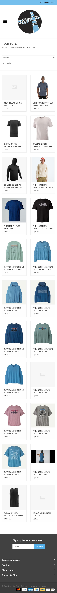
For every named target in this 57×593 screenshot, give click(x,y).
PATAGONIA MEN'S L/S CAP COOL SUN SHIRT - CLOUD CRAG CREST (43, 268)
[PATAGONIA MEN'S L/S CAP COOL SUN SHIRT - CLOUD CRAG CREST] (42, 251)
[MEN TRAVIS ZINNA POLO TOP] (14, 87)
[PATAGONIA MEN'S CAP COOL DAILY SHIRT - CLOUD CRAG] (14, 456)
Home (4, 47)
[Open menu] (5, 21)
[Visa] (24, 589)
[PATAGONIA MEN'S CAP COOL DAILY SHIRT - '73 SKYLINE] (14, 415)
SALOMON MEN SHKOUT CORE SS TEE (42, 145)
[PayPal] (42, 589)
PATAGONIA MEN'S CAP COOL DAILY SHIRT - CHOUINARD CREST (42, 432)
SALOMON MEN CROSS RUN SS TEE (12, 145)
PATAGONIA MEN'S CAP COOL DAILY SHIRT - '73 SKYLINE (13, 432)
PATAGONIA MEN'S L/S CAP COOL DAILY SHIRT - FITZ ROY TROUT (43, 350)
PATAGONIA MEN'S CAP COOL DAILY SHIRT (41, 391)
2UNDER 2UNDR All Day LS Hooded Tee (13, 186)
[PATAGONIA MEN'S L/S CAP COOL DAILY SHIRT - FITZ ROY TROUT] (42, 333)
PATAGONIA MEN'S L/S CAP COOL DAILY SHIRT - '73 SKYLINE (14, 350)
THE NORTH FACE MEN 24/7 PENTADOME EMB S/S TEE (14, 227)
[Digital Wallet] (50, 589)
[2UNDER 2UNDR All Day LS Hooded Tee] (14, 169)
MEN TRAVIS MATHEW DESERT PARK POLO (43, 104)
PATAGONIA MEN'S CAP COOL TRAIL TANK (41, 473)
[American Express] (30, 589)
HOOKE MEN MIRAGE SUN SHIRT (42, 514)
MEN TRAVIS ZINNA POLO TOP (13, 104)
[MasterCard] (18, 589)
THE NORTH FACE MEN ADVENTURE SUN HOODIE (43, 186)
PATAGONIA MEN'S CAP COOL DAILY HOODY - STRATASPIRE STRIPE (42, 309)
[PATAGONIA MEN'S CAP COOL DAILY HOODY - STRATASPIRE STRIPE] (42, 292)
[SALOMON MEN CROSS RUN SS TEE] (14, 128)
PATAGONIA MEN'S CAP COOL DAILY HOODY (12, 309)
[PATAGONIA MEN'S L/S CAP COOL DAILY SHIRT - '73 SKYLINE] (14, 333)
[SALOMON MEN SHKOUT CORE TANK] (14, 497)
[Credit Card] (36, 589)
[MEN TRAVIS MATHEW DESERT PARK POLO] (42, 87)
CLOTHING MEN (14, 47)
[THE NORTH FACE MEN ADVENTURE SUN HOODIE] (42, 169)
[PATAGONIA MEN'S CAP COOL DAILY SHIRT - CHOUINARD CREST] (42, 415)
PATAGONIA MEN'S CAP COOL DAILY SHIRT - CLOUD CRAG (13, 473)
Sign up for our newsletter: (28, 540)
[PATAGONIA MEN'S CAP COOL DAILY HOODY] (14, 292)
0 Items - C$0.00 (49, 2)
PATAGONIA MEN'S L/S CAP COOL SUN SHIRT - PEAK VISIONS (14, 268)
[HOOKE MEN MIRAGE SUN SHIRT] (42, 497)
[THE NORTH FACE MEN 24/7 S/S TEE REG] (42, 210)
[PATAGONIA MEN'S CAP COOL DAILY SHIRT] (42, 374)
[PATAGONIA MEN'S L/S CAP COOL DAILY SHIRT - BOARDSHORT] (14, 374)
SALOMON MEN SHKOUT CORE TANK (13, 514)
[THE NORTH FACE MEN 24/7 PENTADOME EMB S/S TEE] (14, 210)
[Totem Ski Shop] (34, 21)
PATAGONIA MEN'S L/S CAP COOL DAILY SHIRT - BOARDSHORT (14, 391)
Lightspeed (42, 586)
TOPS (23, 47)
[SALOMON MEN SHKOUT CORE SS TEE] (42, 128)
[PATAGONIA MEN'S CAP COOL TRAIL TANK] (42, 456)
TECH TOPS (30, 47)
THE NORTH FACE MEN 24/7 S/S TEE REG (43, 227)
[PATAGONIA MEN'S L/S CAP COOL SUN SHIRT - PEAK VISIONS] (14, 251)
